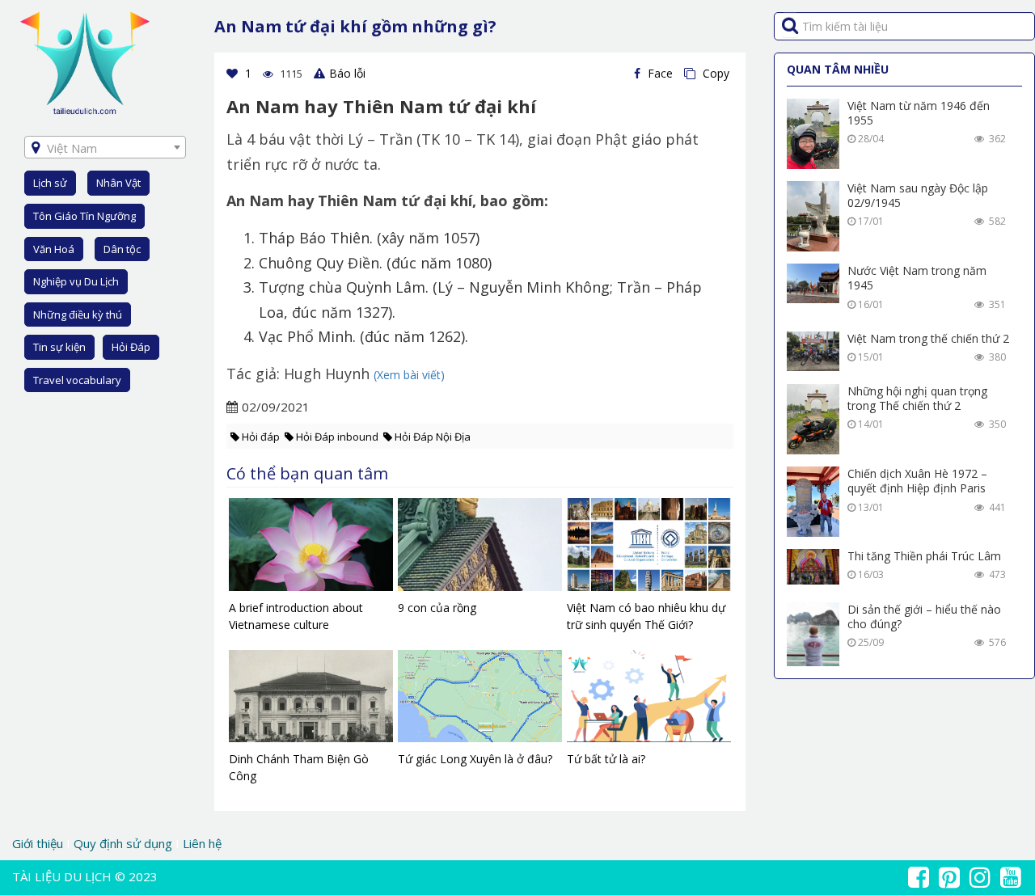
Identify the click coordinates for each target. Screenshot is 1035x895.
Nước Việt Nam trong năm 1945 (916, 278)
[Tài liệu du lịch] (85, 62)
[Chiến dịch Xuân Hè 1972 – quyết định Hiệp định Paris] (813, 501)
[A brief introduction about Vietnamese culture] (311, 548)
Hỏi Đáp (131, 347)
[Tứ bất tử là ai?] (649, 700)
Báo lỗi (347, 73)
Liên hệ (202, 843)
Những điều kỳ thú (77, 314)
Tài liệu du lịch (62, 876)
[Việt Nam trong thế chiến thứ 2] (813, 351)
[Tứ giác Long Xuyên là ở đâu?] (480, 700)
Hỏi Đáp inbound (337, 436)
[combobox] (105, 147)
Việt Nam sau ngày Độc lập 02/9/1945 (917, 195)
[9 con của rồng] (480, 548)
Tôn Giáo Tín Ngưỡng (84, 216)
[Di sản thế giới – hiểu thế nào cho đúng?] (813, 634)
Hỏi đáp (261, 436)
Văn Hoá (53, 249)
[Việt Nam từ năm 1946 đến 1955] (813, 134)
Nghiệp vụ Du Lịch (76, 281)
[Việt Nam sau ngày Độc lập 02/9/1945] (813, 216)
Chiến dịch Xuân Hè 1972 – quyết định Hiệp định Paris (917, 481)
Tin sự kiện (59, 347)
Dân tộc (122, 249)
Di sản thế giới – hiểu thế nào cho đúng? (924, 616)
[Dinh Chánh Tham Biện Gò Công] (311, 700)
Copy (714, 73)
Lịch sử (50, 182)
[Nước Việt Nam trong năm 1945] (813, 283)
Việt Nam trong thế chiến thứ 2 (928, 338)
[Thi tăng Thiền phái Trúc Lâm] (813, 567)
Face (658, 73)
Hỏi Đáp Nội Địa (433, 436)
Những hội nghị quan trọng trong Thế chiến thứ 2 (917, 398)
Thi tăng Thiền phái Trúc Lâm (924, 556)
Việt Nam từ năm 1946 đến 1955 (918, 113)
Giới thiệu (39, 843)
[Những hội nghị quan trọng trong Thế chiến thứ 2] (813, 419)
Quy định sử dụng (123, 843)
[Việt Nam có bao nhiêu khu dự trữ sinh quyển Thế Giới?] (649, 548)
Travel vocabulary (77, 380)
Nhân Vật (118, 182)
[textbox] (105, 148)
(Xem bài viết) (409, 374)
